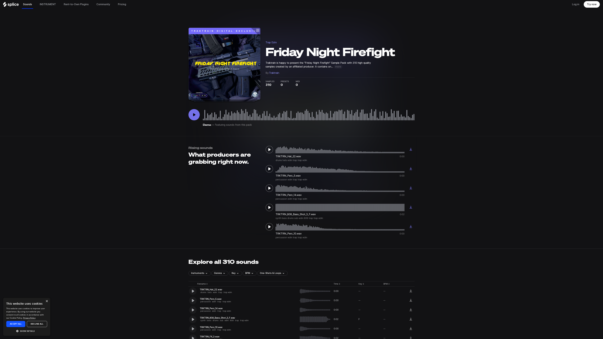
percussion (205, 301)
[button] (26, 331)
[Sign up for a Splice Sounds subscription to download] (411, 149)
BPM (247, 273)
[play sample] (315, 291)
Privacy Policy (29, 318)
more (338, 66)
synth (203, 320)
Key (362, 284)
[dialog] (26, 317)
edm (215, 292)
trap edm (227, 292)
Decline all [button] (37, 324)
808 (232, 320)
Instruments (197, 273)
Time (337, 284)
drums (203, 292)
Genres (218, 273)
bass (209, 320)
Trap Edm (271, 42)
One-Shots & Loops (270, 273)
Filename (201, 284)
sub (221, 320)
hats (210, 292)
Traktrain (274, 72)
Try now (592, 4)
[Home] (11, 5)
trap (220, 292)
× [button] (47, 301)
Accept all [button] (16, 324)
